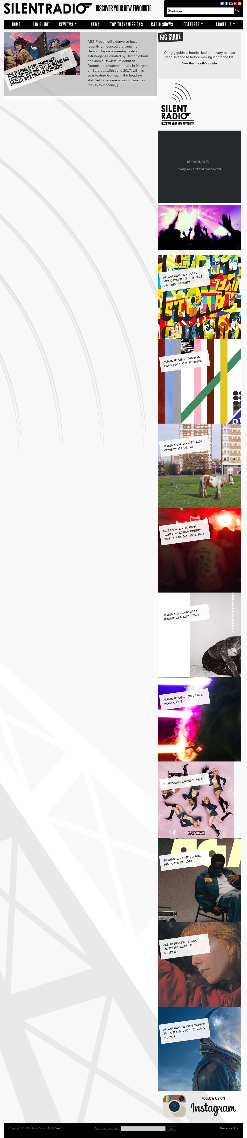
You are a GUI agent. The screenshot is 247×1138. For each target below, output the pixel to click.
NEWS (95, 24)
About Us (224, 24)
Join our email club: (107, 1128)
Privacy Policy (229, 1128)
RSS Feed (55, 1128)
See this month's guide (199, 63)
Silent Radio (83, 8)
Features (192, 24)
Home (16, 24)
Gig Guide (41, 24)
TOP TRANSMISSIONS (126, 24)
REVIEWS (66, 24)
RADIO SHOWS (162, 24)
